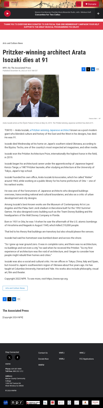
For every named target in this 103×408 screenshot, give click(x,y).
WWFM (7, 364)
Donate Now (43, 359)
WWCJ (82, 353)
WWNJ (62, 359)
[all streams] (99, 13)
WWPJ (61, 353)
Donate (92, 4)
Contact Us (43, 353)
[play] (7, 13)
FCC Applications (87, 359)
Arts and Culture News (13, 43)
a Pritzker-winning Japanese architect (50, 130)
